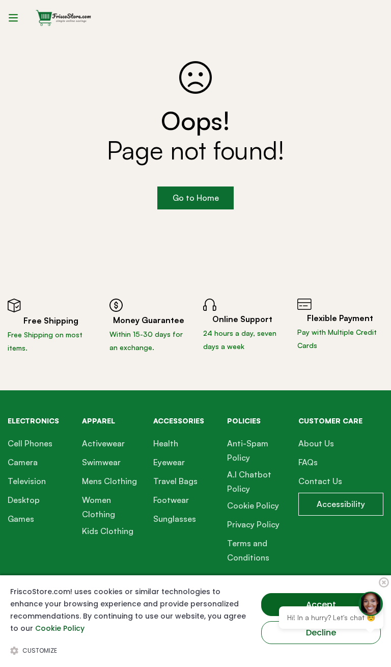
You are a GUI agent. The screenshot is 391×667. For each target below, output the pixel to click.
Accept (321, 604)
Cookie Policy (60, 628)
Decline (321, 632)
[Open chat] (370, 604)
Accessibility (341, 504)
